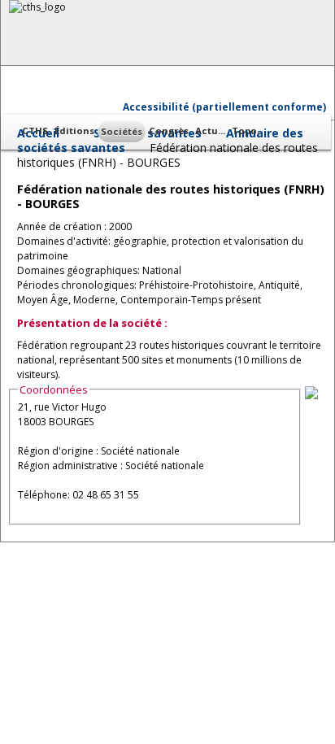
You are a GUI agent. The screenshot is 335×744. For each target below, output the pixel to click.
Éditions (74, 130)
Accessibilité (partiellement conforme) (224, 107)
